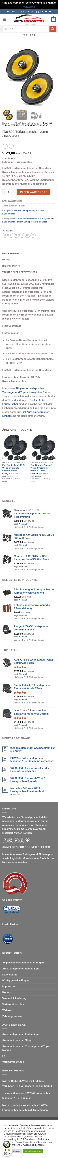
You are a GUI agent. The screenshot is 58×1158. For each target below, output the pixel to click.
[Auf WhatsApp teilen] (5, 235)
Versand (11, 158)
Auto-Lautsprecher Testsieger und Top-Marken (25, 1048)
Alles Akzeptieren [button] (33, 1151)
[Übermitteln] (52, 29)
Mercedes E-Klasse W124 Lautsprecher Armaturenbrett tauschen (27, 791)
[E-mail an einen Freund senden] (21, 235)
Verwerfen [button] (29, 6)
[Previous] (7, 75)
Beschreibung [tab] (10, 253)
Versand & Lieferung (14, 998)
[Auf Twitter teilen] (16, 235)
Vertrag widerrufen (13, 1004)
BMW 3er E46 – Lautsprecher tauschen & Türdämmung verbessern (32, 759)
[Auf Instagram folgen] (10, 840)
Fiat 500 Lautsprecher (26, 123)
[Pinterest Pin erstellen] (27, 235)
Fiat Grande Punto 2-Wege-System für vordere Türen (41, 468)
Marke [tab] (6, 260)
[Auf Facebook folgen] (5, 840)
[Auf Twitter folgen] (16, 840)
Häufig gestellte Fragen (16, 980)
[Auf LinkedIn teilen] (33, 235)
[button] (4, 19)
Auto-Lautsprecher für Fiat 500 (30, 219)
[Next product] (5, 146)
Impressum (8, 986)
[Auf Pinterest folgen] (27, 840)
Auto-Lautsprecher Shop (17, 1040)
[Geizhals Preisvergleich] (11, 912)
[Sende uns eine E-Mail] (21, 840)
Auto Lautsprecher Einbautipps (20, 968)
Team (5, 1093)
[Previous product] (11, 146)
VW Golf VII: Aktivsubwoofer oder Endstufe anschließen (29, 769)
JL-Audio (7, 230)
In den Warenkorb (33, 192)
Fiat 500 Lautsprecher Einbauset (31, 222)
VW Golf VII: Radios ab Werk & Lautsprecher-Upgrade (28, 779)
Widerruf (7, 1010)
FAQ (4, 1056)
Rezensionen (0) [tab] (11, 266)
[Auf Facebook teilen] (10, 235)
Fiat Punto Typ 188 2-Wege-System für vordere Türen (13, 468)
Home (5, 123)
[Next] (51, 75)
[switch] (7, 1153)
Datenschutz (9, 974)
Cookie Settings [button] (13, 1151)
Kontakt (7, 992)
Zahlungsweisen (12, 1016)
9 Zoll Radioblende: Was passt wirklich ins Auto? (32, 749)
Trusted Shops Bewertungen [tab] (19, 272)
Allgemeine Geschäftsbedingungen (23, 962)
